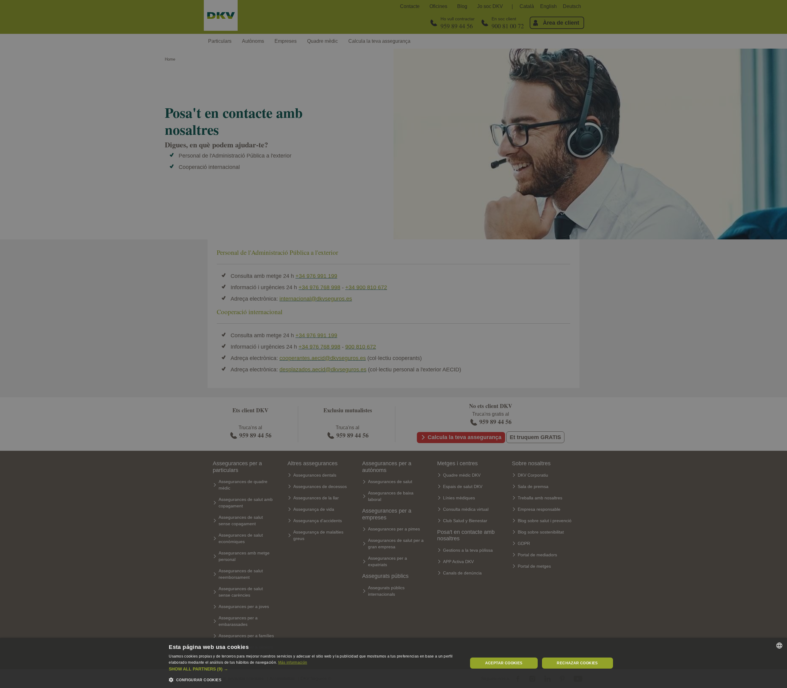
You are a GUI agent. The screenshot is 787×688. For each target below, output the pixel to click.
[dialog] (393, 663)
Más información (292, 662)
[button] (314, 669)
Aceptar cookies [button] (504, 663)
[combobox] (779, 645)
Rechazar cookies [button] (577, 663)
